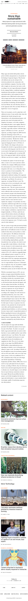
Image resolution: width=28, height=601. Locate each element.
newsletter (19, 1)
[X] (9, 581)
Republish (25, 386)
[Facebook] (7, 581)
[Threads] (15, 581)
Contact (23, 587)
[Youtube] (19, 581)
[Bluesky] (13, 581)
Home (4, 587)
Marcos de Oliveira (14, 31)
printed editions (24, 1)
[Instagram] (11, 581)
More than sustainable (14, 17)
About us (13, 587)
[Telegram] (17, 581)
